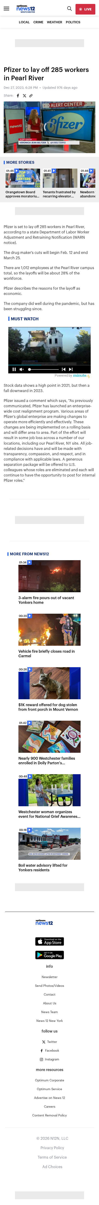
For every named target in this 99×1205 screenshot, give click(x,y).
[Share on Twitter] (24, 96)
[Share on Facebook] (18, 96)
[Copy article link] (31, 96)
